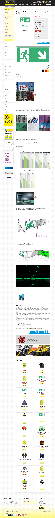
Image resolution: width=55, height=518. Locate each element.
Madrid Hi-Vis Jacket (24, 485)
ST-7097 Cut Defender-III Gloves (42, 369)
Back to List (25, 30)
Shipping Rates (16, 506)
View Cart (47, 1)
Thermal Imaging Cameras (8, 35)
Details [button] (24, 372)
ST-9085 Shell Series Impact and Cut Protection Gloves (41, 446)
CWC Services (6, 104)
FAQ (14, 501)
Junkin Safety (6, 49)
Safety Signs (6, 29)
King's (5, 86)
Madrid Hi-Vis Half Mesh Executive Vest (24, 369)
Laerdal (6, 112)
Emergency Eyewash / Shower (8, 14)
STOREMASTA (6, 60)
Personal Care (6, 26)
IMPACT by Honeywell (7, 92)
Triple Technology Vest (41, 472)
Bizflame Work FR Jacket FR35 (24, 406)
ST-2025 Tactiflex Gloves (42, 459)
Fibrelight (6, 52)
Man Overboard (6, 23)
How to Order (15, 502)
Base (5, 69)
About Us (21, 4)
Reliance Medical (7, 75)
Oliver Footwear (6, 89)
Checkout (50, 1)
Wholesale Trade (16, 504)
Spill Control (6, 32)
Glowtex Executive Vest (24, 382)
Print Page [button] (37, 36)
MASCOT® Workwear (7, 63)
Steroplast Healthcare (7, 61)
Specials (38, 4)
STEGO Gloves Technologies (8, 66)
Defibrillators (6, 12)
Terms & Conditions (11, 501)
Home (16, 4)
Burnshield (6, 95)
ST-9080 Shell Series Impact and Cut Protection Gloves (24, 459)
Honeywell (6, 83)
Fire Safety (6, 20)
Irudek (5, 98)
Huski (5, 81)
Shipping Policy (11, 504)
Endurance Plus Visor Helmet (24, 432)
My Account (43, 1)
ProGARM (6, 78)
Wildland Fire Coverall (24, 419)
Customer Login (39, 1)
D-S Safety (6, 101)
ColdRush (6, 109)
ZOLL (5, 43)
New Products (5, 503)
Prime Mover (6, 80)
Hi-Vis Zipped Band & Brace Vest (42, 406)
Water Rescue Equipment (8, 37)
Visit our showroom (26, 501)
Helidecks (33, 4)
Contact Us (45, 4)
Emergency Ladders (7, 15)
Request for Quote (16, 503)
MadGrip (6, 106)
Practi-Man (6, 55)
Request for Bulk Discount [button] (40, 20)
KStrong (6, 46)
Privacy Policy (10, 502)
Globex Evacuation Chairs (8, 72)
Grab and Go (6, 103)
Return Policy (10, 503)
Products (27, 4)
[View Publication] (21, 296)
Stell (5, 58)
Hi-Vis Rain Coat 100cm (24, 446)
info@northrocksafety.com (48, 2)
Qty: (35, 28)
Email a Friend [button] (38, 34)
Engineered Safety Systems (8, 17)
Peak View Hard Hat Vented (24, 471)
